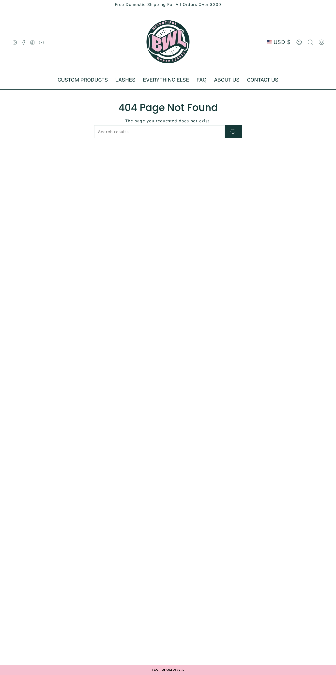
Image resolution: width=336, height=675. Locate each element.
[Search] (233, 131)
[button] (168, 670)
